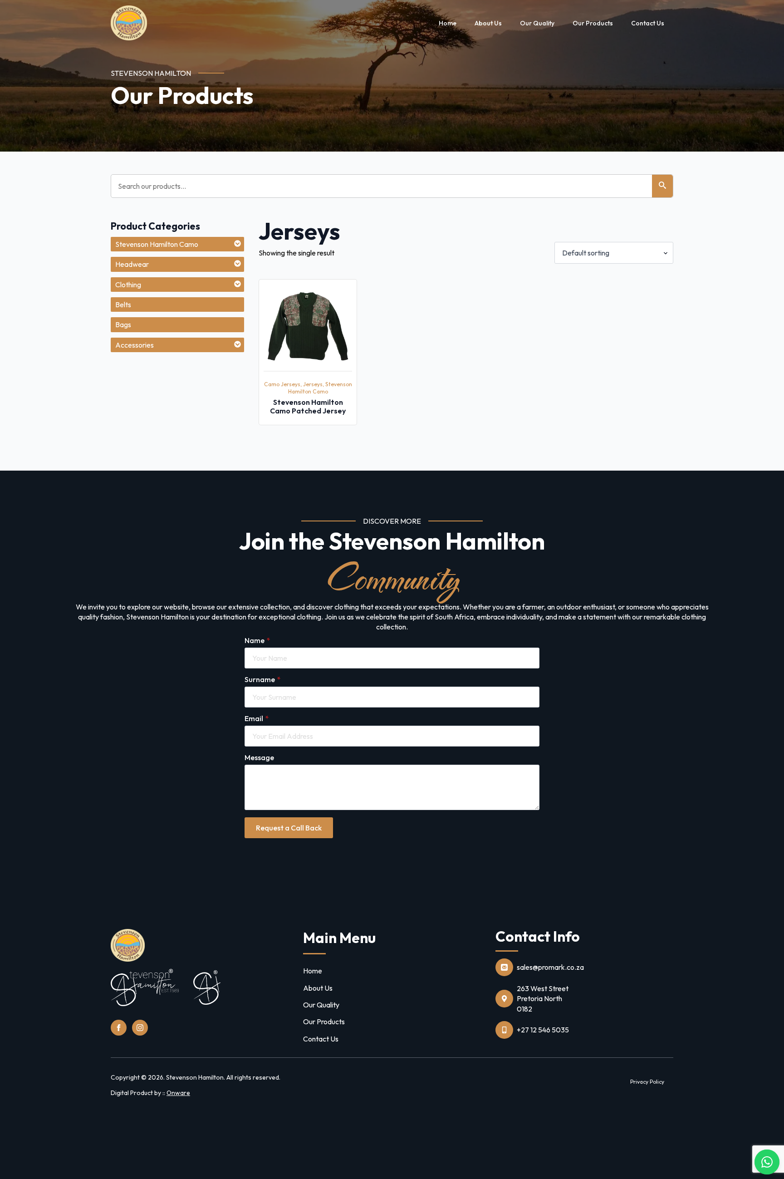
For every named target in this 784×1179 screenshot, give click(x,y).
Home (447, 23)
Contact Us (647, 23)
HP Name (84, 523)
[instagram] (140, 1028)
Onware (178, 1093)
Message (259, 757)
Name (257, 640)
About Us (488, 23)
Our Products (593, 23)
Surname (262, 679)
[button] (662, 186)
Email (257, 718)
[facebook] (119, 1028)
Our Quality (537, 23)
